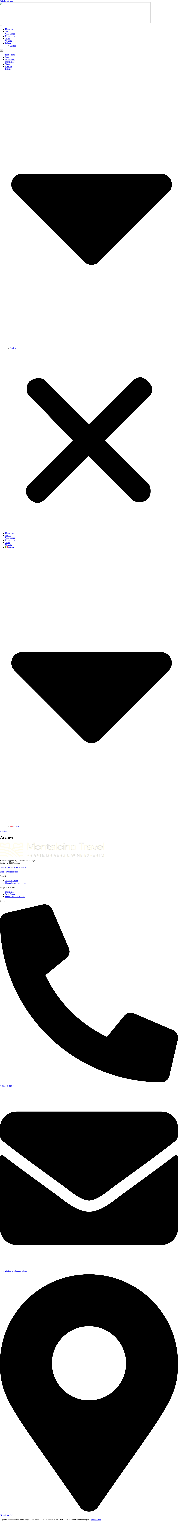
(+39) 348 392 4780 (8, 1086)
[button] (89, 441)
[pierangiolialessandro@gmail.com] (89, 1266)
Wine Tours (10, 34)
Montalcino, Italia (7, 1515)
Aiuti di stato (96, 1520)
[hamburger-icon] (1, 25)
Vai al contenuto (6, 1)
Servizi (8, 31)
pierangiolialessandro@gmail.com (14, 1271)
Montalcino (10, 36)
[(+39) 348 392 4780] (89, 1081)
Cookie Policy (6, 867)
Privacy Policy (20, 867)
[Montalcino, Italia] (89, 1511)
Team (7, 38)
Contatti (8, 41)
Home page (10, 29)
